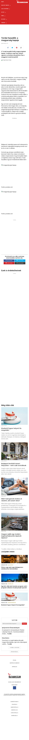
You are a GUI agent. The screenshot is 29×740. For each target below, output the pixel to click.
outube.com (9, 187)
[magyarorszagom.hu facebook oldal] (14, 687)
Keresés (24, 623)
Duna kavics (5, 638)
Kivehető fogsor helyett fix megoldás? (13, 605)
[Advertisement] (14, 130)
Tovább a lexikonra (14, 647)
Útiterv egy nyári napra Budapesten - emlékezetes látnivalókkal (12, 568)
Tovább (9, 633)
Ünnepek (3, 22)
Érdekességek (14, 651)
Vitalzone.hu (14, 704)
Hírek (2, 15)
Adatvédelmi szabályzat (14, 662)
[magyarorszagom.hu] (22, 2)
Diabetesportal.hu (14, 707)
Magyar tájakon (5, 5)
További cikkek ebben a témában (11, 549)
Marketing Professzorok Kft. (19, 695)
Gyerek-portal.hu (14, 712)
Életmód (3, 19)
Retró (2, 12)
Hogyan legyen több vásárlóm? (14, 682)
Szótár (14, 620)
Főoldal (14, 660)
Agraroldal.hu (14, 715)
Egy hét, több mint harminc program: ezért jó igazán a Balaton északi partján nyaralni (14, 586)
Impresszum (14, 666)
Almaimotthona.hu (14, 701)
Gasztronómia (4, 8)
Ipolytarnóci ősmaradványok (10, 627)
